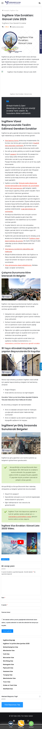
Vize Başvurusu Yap (12, 705)
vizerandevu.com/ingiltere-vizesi (19, 517)
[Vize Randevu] (13, 3)
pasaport (13, 154)
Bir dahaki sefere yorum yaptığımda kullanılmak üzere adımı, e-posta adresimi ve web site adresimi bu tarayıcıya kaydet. (20, 622)
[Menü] (2, 3)
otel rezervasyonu (15, 188)
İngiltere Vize (14, 10)
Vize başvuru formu (11, 140)
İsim (3, 597)
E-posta (4, 605)
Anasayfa (6, 10)
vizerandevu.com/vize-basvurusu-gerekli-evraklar (22, 343)
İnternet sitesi (6, 612)
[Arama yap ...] (40, 3)
